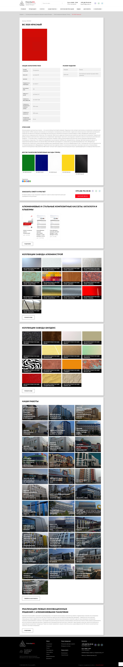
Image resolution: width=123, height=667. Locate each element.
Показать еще (28, 317)
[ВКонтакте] (23, 181)
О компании (97, 9)
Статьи (48, 654)
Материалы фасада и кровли (68, 644)
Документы (87, 9)
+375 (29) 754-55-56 (86, 2)
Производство (49, 650)
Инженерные (64, 653)
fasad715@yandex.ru (86, 4)
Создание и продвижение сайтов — (90, 665)
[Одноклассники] (24, 181)
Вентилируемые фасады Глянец (62, 14)
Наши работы (49, 652)
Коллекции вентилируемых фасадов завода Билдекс (39, 14)
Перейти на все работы (31, 598)
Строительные (64, 655)
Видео (79, 9)
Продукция (49, 646)
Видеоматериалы (50, 656)
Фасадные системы (65, 646)
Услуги (42, 9)
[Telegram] (26, 181)
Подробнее (27, 243)
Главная (23, 9)
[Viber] (28, 181)
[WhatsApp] (30, 181)
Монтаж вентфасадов (67, 9)
